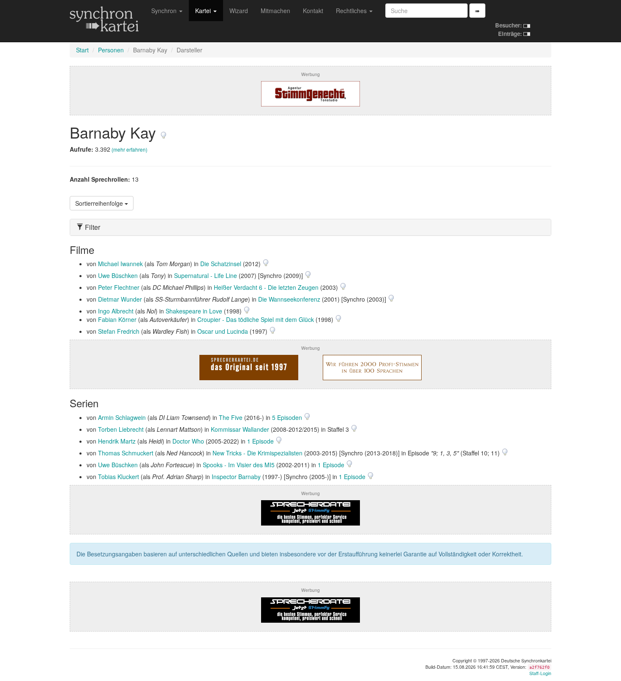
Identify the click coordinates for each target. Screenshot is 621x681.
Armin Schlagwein (122, 417)
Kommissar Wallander (240, 429)
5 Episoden (288, 417)
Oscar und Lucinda (222, 331)
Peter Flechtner (118, 287)
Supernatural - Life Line (205, 275)
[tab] (310, 227)
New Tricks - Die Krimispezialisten (257, 453)
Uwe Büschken (118, 275)
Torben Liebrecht (121, 429)
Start (82, 50)
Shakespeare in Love (194, 311)
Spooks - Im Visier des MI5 (239, 464)
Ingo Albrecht (115, 311)
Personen (111, 50)
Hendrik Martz (117, 441)
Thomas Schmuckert (125, 453)
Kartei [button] (203, 10)
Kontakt (313, 10)
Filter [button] (91, 227)
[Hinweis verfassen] (163, 132)
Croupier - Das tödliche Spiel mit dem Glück (255, 319)
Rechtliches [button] (352, 10)
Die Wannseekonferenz (289, 299)
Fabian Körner (117, 319)
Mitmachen (275, 10)
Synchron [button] (164, 10)
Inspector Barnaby (236, 476)
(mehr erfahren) (129, 149)
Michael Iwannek (120, 263)
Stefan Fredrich (118, 331)
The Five (230, 417)
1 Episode (261, 441)
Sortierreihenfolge (100, 203)
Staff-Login (540, 673)
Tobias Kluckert (118, 476)
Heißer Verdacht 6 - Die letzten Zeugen (266, 287)
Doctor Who (188, 441)
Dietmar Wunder (120, 299)
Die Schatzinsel (220, 263)
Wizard (238, 10)
